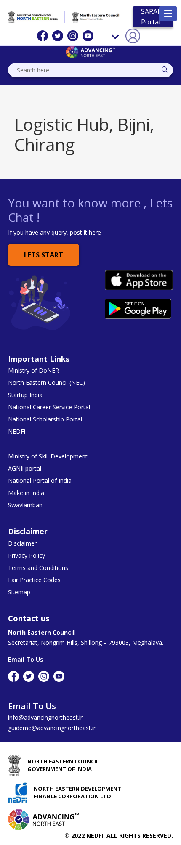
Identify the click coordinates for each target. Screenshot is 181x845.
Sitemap (19, 592)
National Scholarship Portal (45, 419)
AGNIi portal (24, 469)
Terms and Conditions (38, 568)
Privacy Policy (26, 556)
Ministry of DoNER (33, 370)
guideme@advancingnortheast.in (52, 728)
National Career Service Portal (49, 407)
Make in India (26, 493)
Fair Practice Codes (34, 580)
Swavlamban (25, 505)
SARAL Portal (151, 16)
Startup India (25, 395)
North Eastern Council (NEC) (46, 383)
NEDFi (16, 431)
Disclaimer (22, 543)
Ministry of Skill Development (48, 456)
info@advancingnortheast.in (46, 717)
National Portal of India (40, 481)
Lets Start (43, 255)
